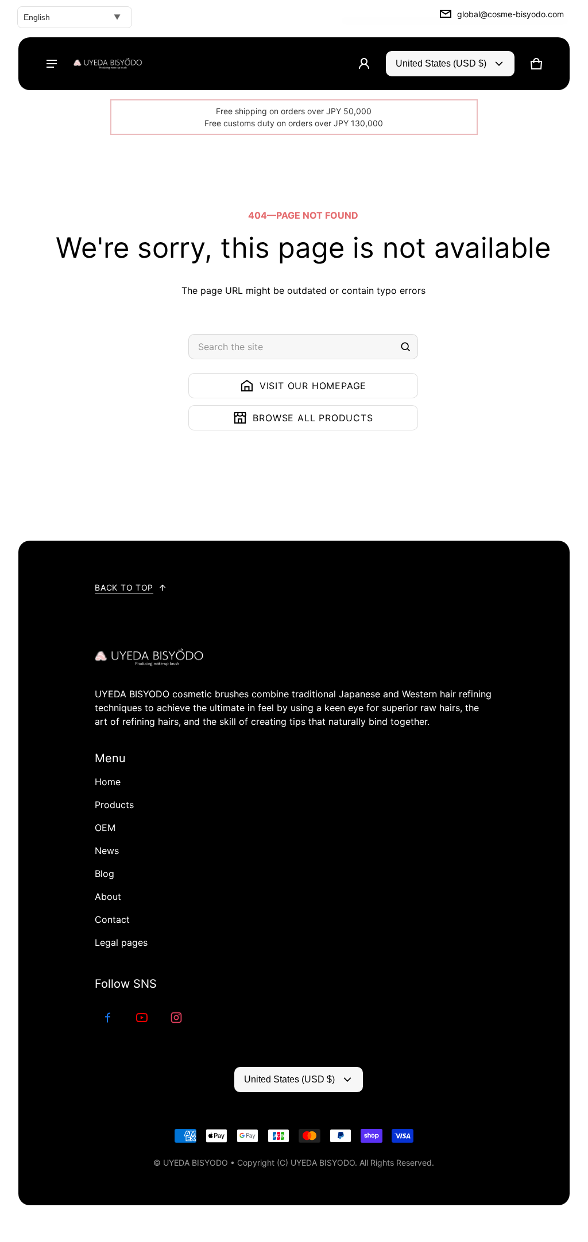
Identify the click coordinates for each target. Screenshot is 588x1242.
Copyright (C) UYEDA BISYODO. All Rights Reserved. (335, 1162)
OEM (105, 827)
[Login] (364, 63)
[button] (536, 63)
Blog (104, 873)
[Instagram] (176, 1017)
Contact (112, 919)
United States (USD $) (441, 63)
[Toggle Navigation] (51, 63)
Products (114, 804)
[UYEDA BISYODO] (108, 63)
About (108, 896)
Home (108, 781)
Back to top (124, 587)
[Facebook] (107, 1017)
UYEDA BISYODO (195, 1162)
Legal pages (121, 942)
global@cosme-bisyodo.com (510, 14)
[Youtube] (141, 1017)
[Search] (405, 346)
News (107, 850)
